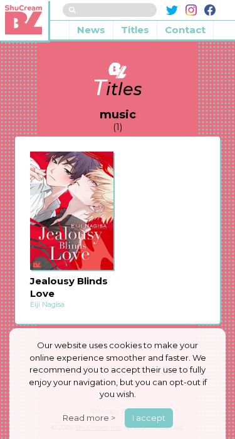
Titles (135, 30)
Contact (185, 30)
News (91, 30)
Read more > (89, 418)
